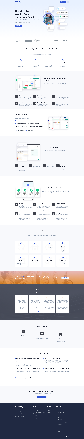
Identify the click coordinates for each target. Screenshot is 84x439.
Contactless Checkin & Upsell (39, 409)
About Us (59, 414)
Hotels (49, 410)
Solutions (33, 1)
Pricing (46, 1)
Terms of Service (60, 419)
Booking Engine (37, 415)
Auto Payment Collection (39, 418)
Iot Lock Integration (38, 417)
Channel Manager (37, 410)
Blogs (59, 427)
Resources (40, 1)
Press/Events (60, 424)
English (16, 416)
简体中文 (22, 416)
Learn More (47, 87)
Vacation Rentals (51, 409)
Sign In (59, 431)
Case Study (59, 410)
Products (26, 1)
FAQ (58, 429)
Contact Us (63, 1)
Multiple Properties (51, 414)
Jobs (58, 417)
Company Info (53, 1)
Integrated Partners (61, 412)
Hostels (49, 412)
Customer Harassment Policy (62, 422)
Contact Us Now (41, 396)
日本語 (19, 416)
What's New (60, 426)
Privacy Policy (60, 421)
